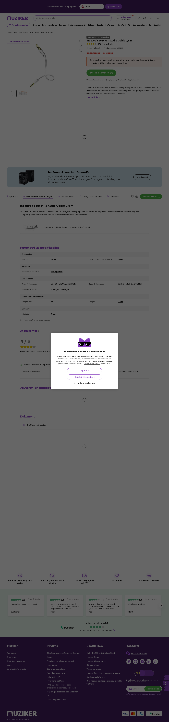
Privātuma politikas (92, 363)
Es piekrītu (84, 370)
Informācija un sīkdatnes (84, 383)
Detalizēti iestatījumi (84, 377)
